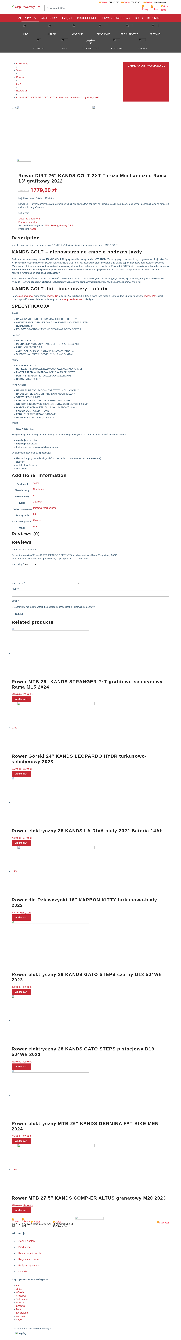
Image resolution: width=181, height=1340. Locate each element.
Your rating (18, 564)
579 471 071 (136, 2)
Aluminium (38, 489)
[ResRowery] (89, 1221)
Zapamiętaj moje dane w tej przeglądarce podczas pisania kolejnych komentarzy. (54, 607)
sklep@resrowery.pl (161, 2)
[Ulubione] (154, 8)
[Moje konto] (165, 8)
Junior (51, 34)
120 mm (37, 520)
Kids (26, 34)
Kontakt (153, 18)
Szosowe (39, 48)
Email (15, 601)
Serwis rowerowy (115, 18)
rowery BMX (150, 296)
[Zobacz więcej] (163, 1223)
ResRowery (22, 63)
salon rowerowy (25, 296)
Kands (33, 229)
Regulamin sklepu (28, 1259)
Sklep (19, 70)
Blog (139, 18)
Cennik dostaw (26, 1241)
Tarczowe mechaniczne (44, 508)
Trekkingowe (129, 34)
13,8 (35, 526)
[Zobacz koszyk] (145, 8)
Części (67, 18)
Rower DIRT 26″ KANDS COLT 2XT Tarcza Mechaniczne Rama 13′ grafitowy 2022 (57, 97)
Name (15, 589)
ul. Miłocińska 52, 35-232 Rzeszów (63, 1225)
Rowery (30, 18)
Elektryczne (90, 48)
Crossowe (103, 34)
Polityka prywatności (29, 1265)
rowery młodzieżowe (72, 299)
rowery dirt (52, 296)
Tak (34, 514)
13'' (34, 495)
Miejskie (155, 34)
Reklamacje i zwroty (29, 1253)
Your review (18, 583)
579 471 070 (113, 2)
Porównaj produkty (27, 222)
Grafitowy (37, 502)
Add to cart (21, 699)
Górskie (77, 34)
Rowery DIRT (23, 90)
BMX (64, 48)
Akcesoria (49, 18)
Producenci (86, 18)
